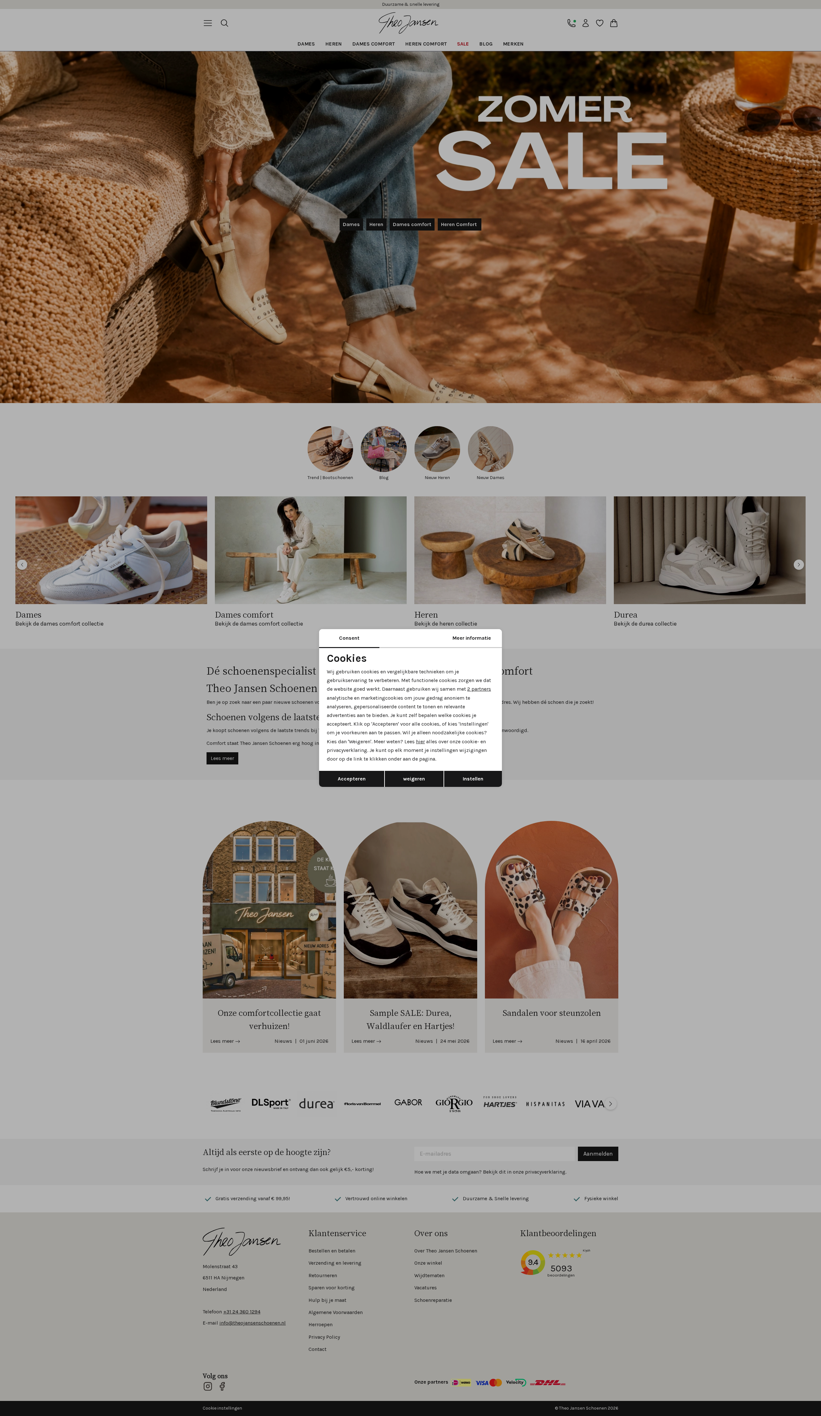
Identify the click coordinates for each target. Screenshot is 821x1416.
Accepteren (352, 779)
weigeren (414, 779)
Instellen (473, 779)
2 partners (479, 689)
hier (420, 741)
